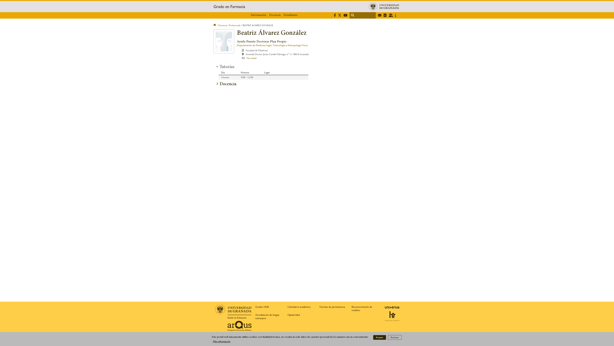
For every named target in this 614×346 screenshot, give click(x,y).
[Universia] (392, 307)
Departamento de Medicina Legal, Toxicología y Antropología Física (272, 45)
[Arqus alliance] (240, 326)
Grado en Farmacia (229, 6)
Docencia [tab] (228, 84)
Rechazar (395, 337)
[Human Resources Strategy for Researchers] (392, 316)
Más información (221, 341)
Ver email (251, 58)
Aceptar (379, 337)
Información (258, 15)
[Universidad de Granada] (384, 6)
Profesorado (235, 25)
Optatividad (293, 314)
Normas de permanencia (332, 306)
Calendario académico (299, 306)
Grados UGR (262, 306)
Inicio (215, 25)
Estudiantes (291, 15)
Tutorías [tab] (227, 67)
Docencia (274, 15)
